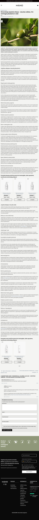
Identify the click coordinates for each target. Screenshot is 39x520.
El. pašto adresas (5, 416)
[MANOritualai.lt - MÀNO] (19, 5)
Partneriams (14, 488)
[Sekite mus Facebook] (4, 484)
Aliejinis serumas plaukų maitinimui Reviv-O (7, 194)
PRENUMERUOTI (29, 471)
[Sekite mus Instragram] (5, 484)
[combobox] (24, 461)
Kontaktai (13, 485)
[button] (1, 5)
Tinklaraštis (13, 486)
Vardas (3, 412)
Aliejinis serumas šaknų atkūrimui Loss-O (32, 194)
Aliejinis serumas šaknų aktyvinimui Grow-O (19, 194)
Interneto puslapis (5, 421)
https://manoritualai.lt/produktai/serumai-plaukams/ (21, 394)
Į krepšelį (7, 199)
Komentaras (4, 403)
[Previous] (1, 191)
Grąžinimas (23, 493)
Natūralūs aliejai (4, 10)
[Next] (38, 191)
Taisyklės (22, 495)
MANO (12, 16)
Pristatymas (23, 492)
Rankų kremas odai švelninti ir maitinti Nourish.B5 (19, 357)
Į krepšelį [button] (7, 362)
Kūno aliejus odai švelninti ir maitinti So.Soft (6, 357)
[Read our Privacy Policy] (36, 466)
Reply (37, 383)
